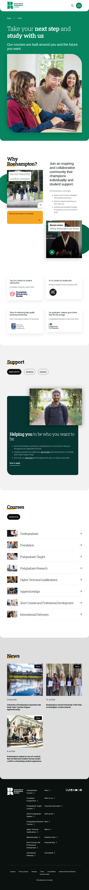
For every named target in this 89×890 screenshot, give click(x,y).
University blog (49, 842)
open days (29, 458)
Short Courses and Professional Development (33, 845)
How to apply (15, 463)
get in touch (45, 452)
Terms (42, 871)
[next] (76, 251)
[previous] (63, 251)
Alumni (46, 829)
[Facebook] (81, 790)
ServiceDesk (48, 853)
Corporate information (52, 806)
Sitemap (34, 871)
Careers (43, 372)
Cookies (12, 871)
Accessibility (52, 871)
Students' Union (50, 837)
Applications (14, 372)
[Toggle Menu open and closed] (79, 6)
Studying (29, 372)
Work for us (48, 798)
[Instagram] (67, 790)
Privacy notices (23, 871)
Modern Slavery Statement (67, 871)
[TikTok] (69, 790)
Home (9, 18)
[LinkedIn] (71, 790)
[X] (74, 790)
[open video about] (52, 252)
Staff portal (48, 814)
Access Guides (44, 874)
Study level (13, 517)
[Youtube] (76, 790)
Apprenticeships (32, 837)
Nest (46, 822)
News (46, 790)
